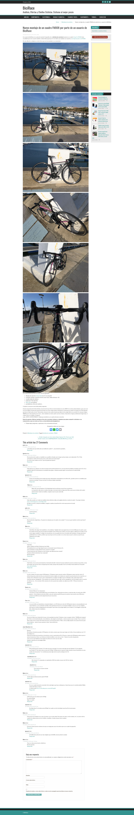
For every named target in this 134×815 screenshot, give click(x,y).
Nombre (28, 775)
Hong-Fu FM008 (77, 37)
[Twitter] (105, 2)
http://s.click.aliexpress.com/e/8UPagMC (46, 688)
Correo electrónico (30, 780)
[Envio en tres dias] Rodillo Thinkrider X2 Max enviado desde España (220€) (103, 105)
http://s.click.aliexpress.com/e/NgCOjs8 (36, 501)
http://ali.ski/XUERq (32, 566)
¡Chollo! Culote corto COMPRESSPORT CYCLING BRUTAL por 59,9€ (55, 438)
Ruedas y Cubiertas (58, 17)
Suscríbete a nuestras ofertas (99, 31)
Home (57, 22)
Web (27, 784)
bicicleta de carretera (48, 433)
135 (105, 108)
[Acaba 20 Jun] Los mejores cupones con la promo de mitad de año (103, 119)
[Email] (110, 2)
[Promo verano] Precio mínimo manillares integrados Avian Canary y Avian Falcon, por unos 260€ (100, 135)
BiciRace (29, 8)
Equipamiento (84, 17)
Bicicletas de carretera (67, 22)
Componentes (35, 17)
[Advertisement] (101, 66)
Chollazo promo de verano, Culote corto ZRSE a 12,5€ (103, 126)
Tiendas (94, 17)
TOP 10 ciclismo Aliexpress (100, 37)
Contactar (102, 17)
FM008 (55, 433)
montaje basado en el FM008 (78, 38)
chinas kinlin (39, 396)
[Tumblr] (107, 2)
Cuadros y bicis (72, 17)
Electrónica (46, 17)
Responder (29, 450)
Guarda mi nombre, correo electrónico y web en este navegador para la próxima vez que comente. (49, 791)
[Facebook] (103, 2)
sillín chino (28, 402)
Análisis (26, 17)
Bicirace (28, 34)
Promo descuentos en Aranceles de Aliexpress (103, 98)
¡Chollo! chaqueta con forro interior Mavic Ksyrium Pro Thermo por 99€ (56, 437)
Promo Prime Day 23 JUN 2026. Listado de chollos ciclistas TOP (103, 112)
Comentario (29, 759)
